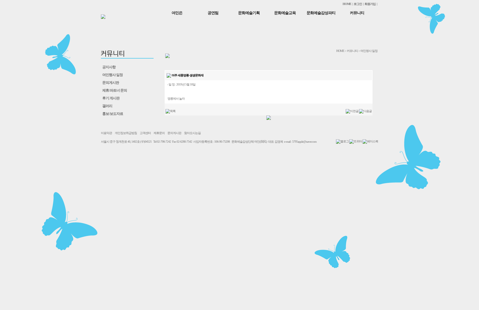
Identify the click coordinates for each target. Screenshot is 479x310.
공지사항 (109, 67)
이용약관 (106, 133)
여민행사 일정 (112, 75)
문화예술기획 (249, 13)
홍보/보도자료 (112, 114)
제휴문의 (159, 133)
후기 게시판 (110, 98)
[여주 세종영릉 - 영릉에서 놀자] (365, 111)
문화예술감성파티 (321, 13)
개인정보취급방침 (126, 133)
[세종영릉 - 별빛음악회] (352, 111)
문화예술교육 (285, 13)
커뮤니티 (357, 13)
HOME (347, 4)
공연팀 (213, 13)
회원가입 (370, 4)
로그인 (358, 4)
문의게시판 (110, 82)
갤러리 (107, 106)
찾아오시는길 (192, 133)
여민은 (177, 13)
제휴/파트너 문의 (114, 90)
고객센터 (145, 133)
